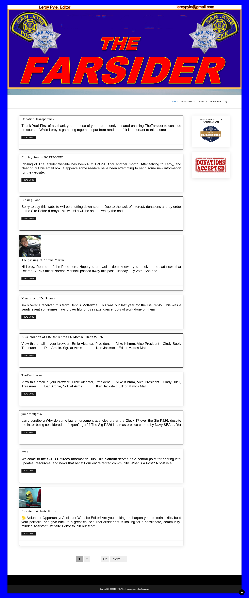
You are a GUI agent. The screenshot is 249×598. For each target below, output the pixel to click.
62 (105, 559)
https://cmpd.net (143, 589)
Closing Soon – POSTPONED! (43, 157)
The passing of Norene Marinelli (44, 260)
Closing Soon (30, 200)
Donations (187, 102)
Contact (202, 102)
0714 (24, 452)
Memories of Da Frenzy (38, 298)
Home (175, 102)
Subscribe (215, 102)
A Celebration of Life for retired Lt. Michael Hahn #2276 (62, 337)
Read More (28, 137)
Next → (118, 559)
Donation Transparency (37, 119)
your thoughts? (32, 414)
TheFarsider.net (32, 375)
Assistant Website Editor (38, 511)
